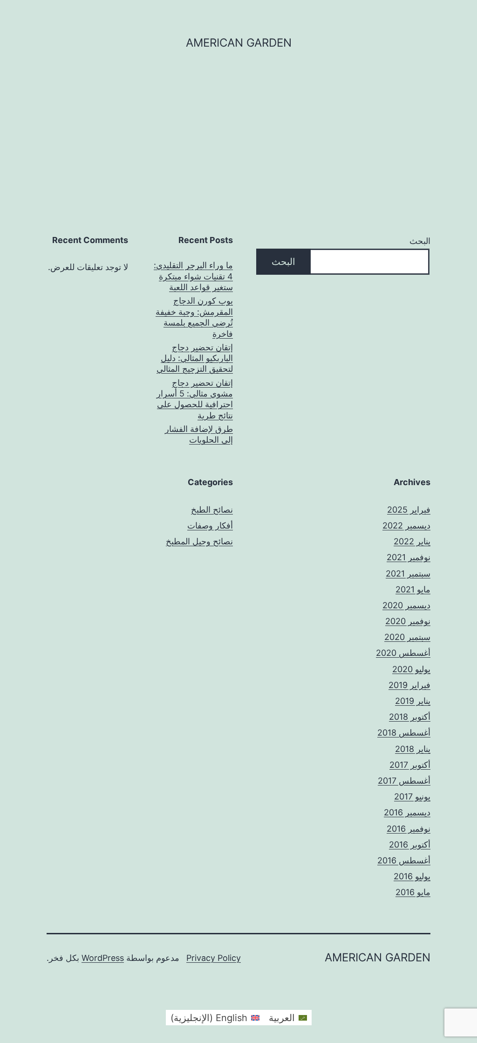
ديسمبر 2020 (406, 605)
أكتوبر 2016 (409, 844)
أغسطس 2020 (403, 653)
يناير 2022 (412, 541)
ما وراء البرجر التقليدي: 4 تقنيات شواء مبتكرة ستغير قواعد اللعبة (193, 276)
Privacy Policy (213, 958)
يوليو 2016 (412, 876)
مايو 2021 (412, 589)
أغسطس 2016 (403, 860)
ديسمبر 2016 (407, 812)
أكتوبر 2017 (409, 765)
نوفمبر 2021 (408, 557)
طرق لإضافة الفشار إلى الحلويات (199, 434)
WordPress (103, 958)
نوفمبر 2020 (407, 621)
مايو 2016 (412, 892)
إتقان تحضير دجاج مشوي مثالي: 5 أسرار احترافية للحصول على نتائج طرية (195, 399)
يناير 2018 (412, 749)
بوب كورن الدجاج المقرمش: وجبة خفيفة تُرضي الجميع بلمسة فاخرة (194, 317)
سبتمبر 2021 (408, 573)
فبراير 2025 (408, 510)
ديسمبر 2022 (406, 525)
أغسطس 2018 (403, 732)
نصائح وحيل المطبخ (199, 541)
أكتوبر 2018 (409, 717)
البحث (419, 241)
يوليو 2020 (411, 669)
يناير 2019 (412, 701)
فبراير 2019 (409, 685)
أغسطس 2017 (404, 781)
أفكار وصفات (210, 525)
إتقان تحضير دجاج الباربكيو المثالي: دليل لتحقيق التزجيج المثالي (195, 358)
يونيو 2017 (412, 796)
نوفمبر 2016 (408, 829)
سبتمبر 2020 (407, 637)
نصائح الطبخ (212, 510)
